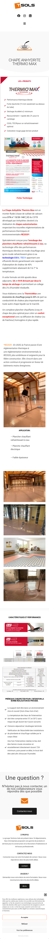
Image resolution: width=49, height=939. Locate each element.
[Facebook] (19, 16)
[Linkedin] (30, 16)
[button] (45, 895)
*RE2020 (8, 345)
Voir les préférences (25, 930)
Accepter (24, 917)
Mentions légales (23, 936)
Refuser (25, 924)
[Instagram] (24, 16)
